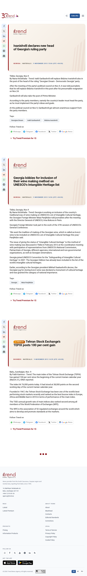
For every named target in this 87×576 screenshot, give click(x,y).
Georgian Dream (17, 120)
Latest (5, 507)
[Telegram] (25, 553)
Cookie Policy (50, 540)
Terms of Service (51, 530)
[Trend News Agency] (9, 475)
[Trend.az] (10, 15)
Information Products (10, 533)
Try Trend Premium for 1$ (24, 138)
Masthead (48, 511)
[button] (4, 26)
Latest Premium (8, 511)
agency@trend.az (8, 496)
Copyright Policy (51, 537)
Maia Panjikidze (27, 282)
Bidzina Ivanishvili (51, 120)
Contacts (48, 514)
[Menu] (83, 16)
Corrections (49, 521)
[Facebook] (10, 553)
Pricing (5, 530)
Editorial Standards (52, 517)
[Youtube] (20, 553)
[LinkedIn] (30, 553)
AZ (78, 571)
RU (82, 571)
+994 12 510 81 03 (8, 493)
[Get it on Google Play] (25, 562)
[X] (15, 553)
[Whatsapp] (5, 553)
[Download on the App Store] (9, 562)
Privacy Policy (50, 533)
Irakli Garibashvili (33, 120)
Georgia (14, 282)
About (47, 507)
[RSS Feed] (35, 553)
